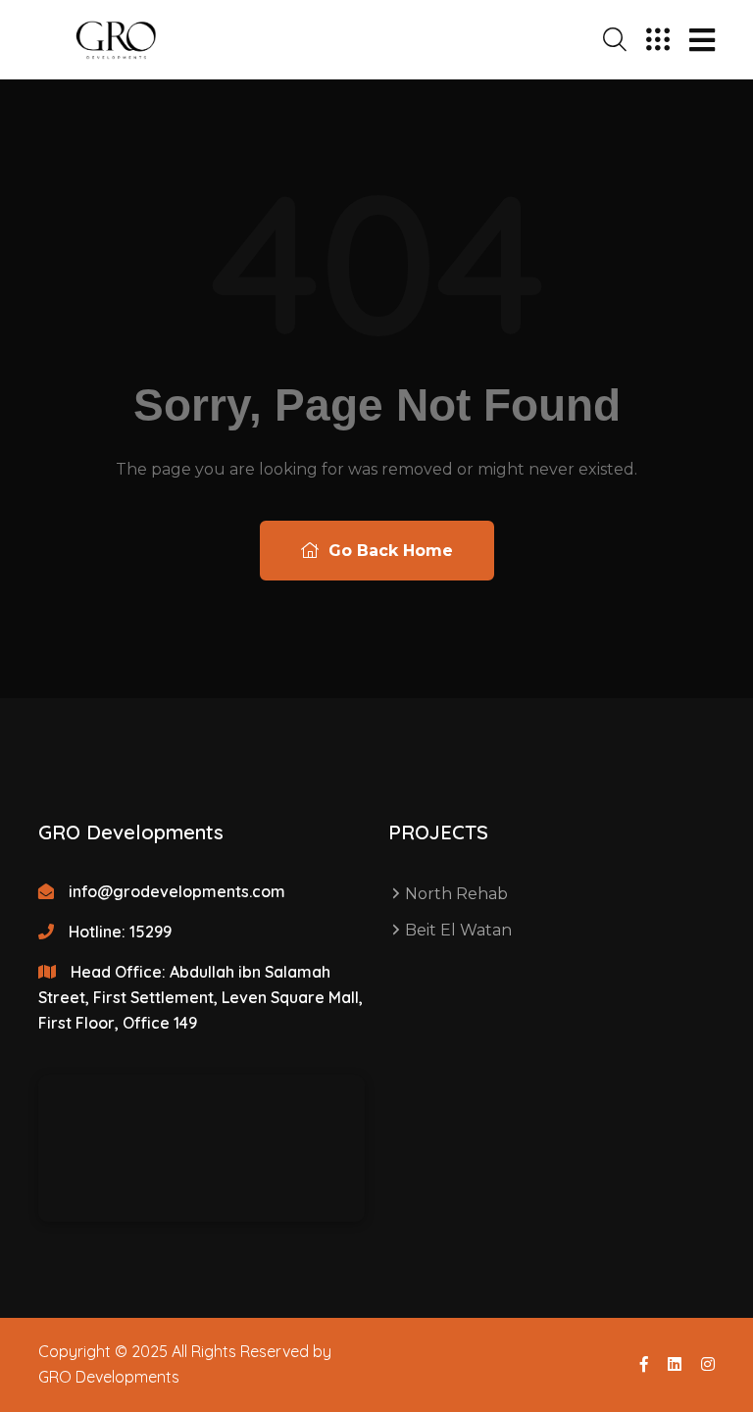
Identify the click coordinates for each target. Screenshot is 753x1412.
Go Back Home (388, 550)
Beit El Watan (458, 930)
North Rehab (456, 893)
